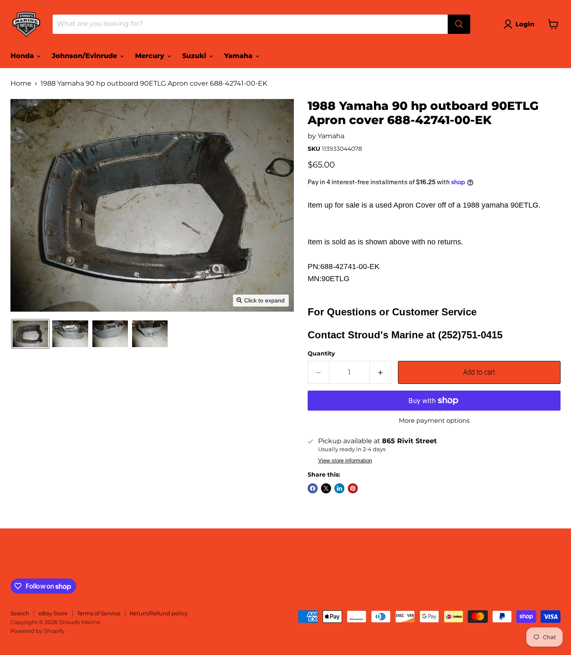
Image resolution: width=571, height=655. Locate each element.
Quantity (321, 353)
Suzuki (195, 56)
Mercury (150, 56)
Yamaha (239, 56)
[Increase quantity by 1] (380, 372)
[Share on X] (326, 488)
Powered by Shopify (37, 630)
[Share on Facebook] (313, 488)
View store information (345, 461)
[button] (521, 24)
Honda (23, 56)
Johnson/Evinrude (85, 56)
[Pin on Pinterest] (353, 488)
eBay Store (53, 613)
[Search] (459, 24)
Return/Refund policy (159, 613)
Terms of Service (98, 613)
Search (19, 613)
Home (20, 83)
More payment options (434, 420)
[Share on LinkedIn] (339, 488)
